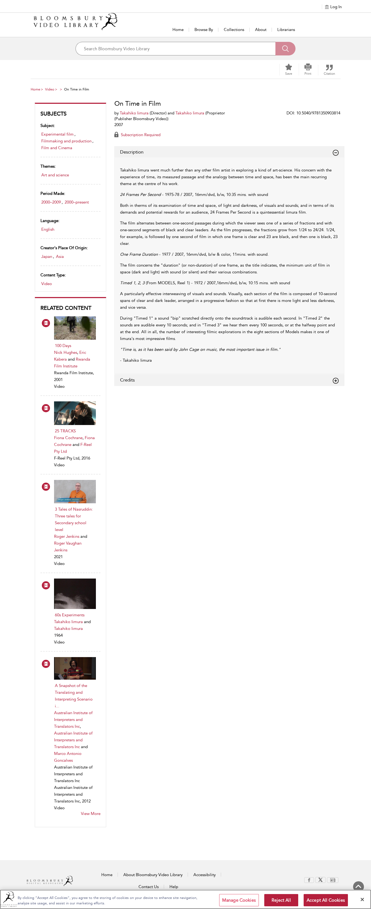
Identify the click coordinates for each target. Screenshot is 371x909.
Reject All (281, 900)
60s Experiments (69, 615)
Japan (46, 256)
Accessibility (204, 874)
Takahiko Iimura (68, 621)
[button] (308, 70)
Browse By (203, 29)
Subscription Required (140, 134)
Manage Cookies (239, 900)
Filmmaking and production (66, 141)
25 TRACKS (65, 431)
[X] (320, 879)
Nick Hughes (65, 352)
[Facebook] (309, 879)
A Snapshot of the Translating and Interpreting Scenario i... (74, 695)
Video (49, 89)
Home (178, 29)
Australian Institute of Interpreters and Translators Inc (73, 719)
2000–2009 (51, 202)
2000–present (77, 202)
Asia (60, 256)
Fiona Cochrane (68, 437)
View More (90, 813)
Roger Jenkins (66, 536)
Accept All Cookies (326, 900)
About (260, 29)
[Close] (362, 899)
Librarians (286, 29)
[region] (185, 899)
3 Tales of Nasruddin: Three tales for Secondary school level (74, 519)
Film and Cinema (56, 147)
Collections (234, 29)
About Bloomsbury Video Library (153, 874)
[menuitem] (309, 880)
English (47, 229)
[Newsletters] (332, 879)
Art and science (55, 175)
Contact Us (149, 886)
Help (173, 886)
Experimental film (57, 134)
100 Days (63, 345)
